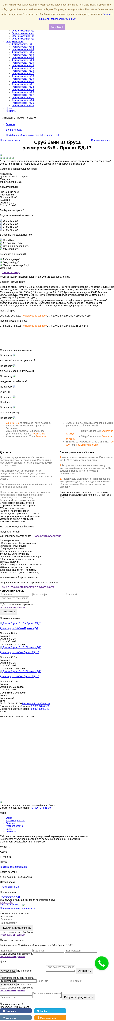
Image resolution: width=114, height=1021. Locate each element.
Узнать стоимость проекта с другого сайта (28, 587)
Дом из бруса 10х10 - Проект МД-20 (19, 676)
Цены (9, 108)
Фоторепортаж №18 (23, 76)
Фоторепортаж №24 (23, 100)
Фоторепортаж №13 (23, 65)
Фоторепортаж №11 (23, 97)
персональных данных (12, 607)
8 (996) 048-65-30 (40, 706)
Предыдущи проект (10, 140)
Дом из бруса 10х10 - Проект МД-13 (19, 652)
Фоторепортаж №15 (23, 68)
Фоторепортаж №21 (23, 84)
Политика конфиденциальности (17, 908)
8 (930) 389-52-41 (40, 709)
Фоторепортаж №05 (23, 52)
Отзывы (10, 823)
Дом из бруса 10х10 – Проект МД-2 (19, 628)
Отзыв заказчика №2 (23, 30)
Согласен (57, 26)
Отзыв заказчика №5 (23, 36)
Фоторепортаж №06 (23, 54)
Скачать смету (11, 272)
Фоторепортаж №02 (23, 46)
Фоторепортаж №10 (23, 62)
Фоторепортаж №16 (23, 71)
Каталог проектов (15, 820)
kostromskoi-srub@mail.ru (36, 703)
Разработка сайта (9, 904)
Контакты (11, 111)
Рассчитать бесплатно (47, 536)
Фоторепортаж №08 (23, 57)
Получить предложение (16, 927)
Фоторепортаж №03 (23, 92)
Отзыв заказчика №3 (23, 38)
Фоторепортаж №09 (23, 60)
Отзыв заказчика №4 (23, 33)
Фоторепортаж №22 (23, 87)
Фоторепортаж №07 (23, 95)
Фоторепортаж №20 (23, 81)
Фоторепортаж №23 (23, 89)
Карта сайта (6, 902)
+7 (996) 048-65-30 (41, 808)
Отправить (8, 611)
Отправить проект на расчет (19, 117)
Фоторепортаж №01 (23, 44)
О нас (9, 818)
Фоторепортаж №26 (23, 105)
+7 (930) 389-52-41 (10, 897)
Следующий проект (102, 140)
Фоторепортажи (14, 41)
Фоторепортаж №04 (23, 49)
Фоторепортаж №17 (23, 73)
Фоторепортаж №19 (23, 79)
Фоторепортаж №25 (23, 103)
